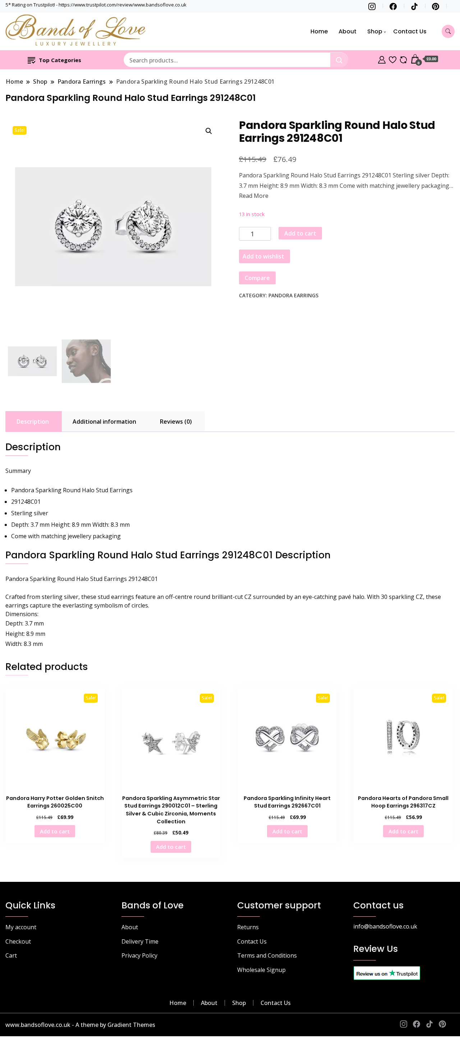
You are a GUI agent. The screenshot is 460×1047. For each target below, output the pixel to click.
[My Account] (382, 59)
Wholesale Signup (261, 970)
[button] (208, 131)
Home (319, 31)
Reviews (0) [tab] (176, 421)
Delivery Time (139, 941)
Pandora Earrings (293, 295)
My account (20, 927)
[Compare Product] (403, 59)
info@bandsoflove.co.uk (385, 926)
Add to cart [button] (55, 831)
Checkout (18, 941)
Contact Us (410, 31)
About (347, 31)
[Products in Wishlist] (392, 59)
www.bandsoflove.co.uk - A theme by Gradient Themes (80, 1025)
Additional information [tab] (104, 421)
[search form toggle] (448, 31)
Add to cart (300, 233)
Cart (11, 955)
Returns (248, 927)
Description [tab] (33, 421)
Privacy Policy (139, 955)
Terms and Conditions (267, 955)
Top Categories (60, 60)
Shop (374, 31)
